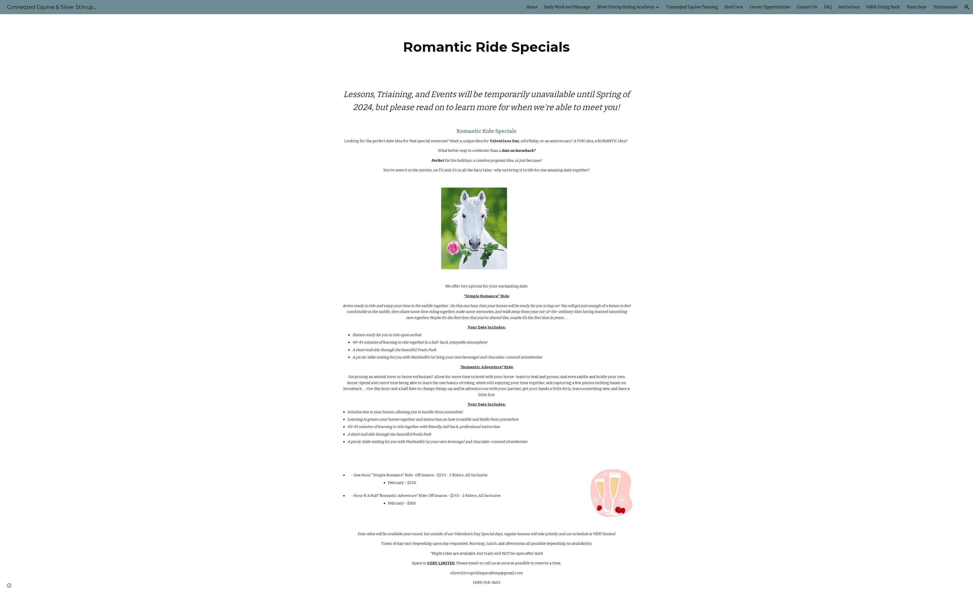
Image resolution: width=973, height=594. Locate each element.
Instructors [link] (849, 7)
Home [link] (532, 7)
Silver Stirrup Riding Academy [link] (625, 7)
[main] (486, 47)
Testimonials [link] (945, 7)
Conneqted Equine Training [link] (692, 7)
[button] (967, 7)
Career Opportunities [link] (770, 7)
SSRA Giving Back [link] (883, 7)
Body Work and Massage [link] (567, 7)
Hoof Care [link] (733, 7)
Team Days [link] (916, 7)
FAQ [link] (828, 7)
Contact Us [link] (807, 7)
